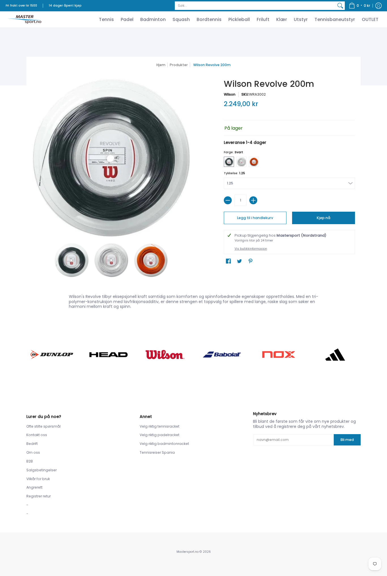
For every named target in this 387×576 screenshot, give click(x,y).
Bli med (347, 439)
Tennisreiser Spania (157, 452)
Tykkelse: (234, 173)
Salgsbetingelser (41, 470)
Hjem (160, 64)
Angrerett (34, 487)
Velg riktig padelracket (159, 434)
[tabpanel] (193, 300)
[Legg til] (253, 200)
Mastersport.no (188, 552)
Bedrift (32, 443)
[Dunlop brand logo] (51, 354)
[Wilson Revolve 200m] (72, 260)
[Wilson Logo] (165, 354)
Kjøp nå (323, 217)
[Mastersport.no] (24, 19)
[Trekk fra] (228, 200)
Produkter (179, 64)
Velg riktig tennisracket (159, 426)
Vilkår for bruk (38, 478)
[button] (359, 5)
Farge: (233, 152)
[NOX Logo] (278, 354)
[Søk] (340, 5)
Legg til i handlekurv (255, 217)
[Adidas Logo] (335, 354)
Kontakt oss (36, 434)
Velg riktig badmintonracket (164, 443)
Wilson (229, 94)
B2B (29, 461)
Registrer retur (38, 496)
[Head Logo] (108, 355)
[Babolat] (221, 355)
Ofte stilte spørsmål (43, 426)
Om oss (33, 452)
